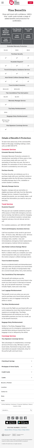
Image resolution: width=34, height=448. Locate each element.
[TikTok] (13, 418)
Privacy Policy (17, 430)
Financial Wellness (22, 404)
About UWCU (9, 430)
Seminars (14, 404)
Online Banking (5, 404)
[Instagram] (21, 418)
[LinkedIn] (9, 418)
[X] (17, 418)
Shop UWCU (25, 430)
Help (19, 406)
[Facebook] (25, 418)
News (30, 404)
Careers (15, 406)
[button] (2, 2)
